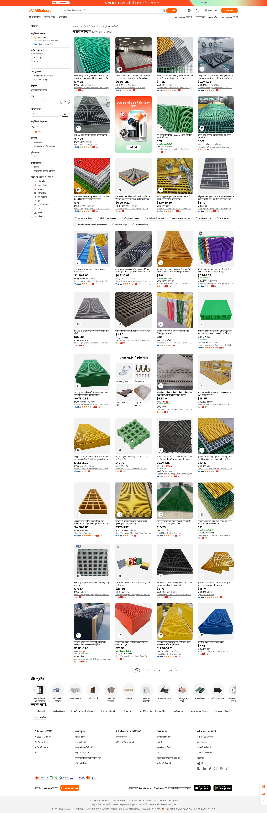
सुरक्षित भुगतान (80, 737)
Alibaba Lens (46, 788)
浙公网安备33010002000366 (179, 809)
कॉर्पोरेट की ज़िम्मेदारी (42, 747)
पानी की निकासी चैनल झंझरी (155, 218)
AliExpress (93, 800)
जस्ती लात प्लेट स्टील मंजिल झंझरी (84, 711)
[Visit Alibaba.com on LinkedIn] (204, 768)
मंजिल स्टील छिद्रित (121, 225)
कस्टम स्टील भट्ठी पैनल (85, 218)
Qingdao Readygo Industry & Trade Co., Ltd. (216, 87)
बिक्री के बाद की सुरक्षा (82, 753)
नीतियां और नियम (81, 763)
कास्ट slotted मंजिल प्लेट (199, 711)
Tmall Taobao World (120, 800)
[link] (263, 786)
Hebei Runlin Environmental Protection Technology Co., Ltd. (92, 469)
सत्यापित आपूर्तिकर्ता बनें (205, 753)
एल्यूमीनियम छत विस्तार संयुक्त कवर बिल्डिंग (153, 711)
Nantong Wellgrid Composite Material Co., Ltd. (92, 343)
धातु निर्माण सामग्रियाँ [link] (110, 26)
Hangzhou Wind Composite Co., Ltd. (213, 147)
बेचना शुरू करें (202, 742)
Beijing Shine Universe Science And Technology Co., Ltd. (92, 281)
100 (170, 671)
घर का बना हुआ (224, 218)
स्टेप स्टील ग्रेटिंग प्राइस (131, 218)
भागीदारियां (200, 758)
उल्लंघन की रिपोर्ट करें (164, 763)
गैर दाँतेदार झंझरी (40, 711)
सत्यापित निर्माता (121, 737)
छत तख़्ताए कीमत (40, 717)
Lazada (134, 800)
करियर (37, 753)
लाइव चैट (160, 742)
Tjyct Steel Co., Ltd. (82, 533)
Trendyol (163, 800)
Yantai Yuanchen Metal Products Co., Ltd (174, 87)
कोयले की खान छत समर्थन (108, 218)
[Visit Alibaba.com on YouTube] (221, 768)
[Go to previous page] (131, 670)
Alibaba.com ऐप (160, 788)
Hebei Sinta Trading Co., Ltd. (86, 144)
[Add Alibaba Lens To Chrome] (69, 788)
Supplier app (145, 788)
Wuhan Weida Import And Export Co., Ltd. (215, 283)
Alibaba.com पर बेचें (205, 737)
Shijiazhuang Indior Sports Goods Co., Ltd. (174, 474)
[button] (163, 10)
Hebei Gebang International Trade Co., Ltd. (175, 149)
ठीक (65, 101)
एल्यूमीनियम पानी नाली (141, 225)
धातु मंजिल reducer (205, 218)
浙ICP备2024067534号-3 (204, 809)
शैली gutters (178, 711)
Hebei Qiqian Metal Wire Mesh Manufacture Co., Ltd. (175, 208)
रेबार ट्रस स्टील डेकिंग (109, 711)
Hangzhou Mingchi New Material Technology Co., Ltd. (92, 87)
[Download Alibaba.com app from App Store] (202, 788)
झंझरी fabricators (59, 711)
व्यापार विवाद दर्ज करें (163, 747)
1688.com (105, 800)
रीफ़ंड (158, 753)
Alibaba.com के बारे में (43, 731)
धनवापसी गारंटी (80, 742)
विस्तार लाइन (128, 711)
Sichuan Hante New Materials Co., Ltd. (131, 208)
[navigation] (50, 348)
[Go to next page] (176, 670)
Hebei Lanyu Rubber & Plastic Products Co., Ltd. (175, 283)
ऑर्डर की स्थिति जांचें (204, 747)
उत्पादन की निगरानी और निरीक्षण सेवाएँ (88, 758)
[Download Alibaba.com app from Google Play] (222, 788)
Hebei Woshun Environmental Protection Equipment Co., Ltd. (216, 404)
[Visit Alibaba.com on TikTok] (226, 768)
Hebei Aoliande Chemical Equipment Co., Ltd (216, 469)
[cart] (198, 11)
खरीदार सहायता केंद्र (164, 737)
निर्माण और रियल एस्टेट (91, 26)
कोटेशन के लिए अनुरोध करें (125, 742)
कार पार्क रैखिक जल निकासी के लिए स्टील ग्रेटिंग (92, 225)
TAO (155, 800)
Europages (174, 800)
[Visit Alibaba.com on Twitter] (210, 768)
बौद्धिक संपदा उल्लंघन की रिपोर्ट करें (168, 758)
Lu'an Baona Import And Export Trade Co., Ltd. (216, 345)
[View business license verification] (158, 808)
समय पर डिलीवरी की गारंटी (84, 747)
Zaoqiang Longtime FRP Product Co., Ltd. (174, 409)
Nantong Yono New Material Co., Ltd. (131, 469)
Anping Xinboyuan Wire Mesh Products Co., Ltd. (92, 404)
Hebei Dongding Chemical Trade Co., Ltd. (92, 208)
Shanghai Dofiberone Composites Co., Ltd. (175, 343)
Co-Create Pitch (42, 742)
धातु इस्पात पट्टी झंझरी (223, 711)
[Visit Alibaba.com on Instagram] (215, 768)
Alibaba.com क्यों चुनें (43, 737)
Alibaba (76, 26)
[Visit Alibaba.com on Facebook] (199, 768)
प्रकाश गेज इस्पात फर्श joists (181, 218)
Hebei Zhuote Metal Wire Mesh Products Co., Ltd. (133, 281)
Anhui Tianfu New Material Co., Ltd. (130, 87)
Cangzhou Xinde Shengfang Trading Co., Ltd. (216, 208)
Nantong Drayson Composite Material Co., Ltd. (133, 340)
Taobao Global (145, 800)
